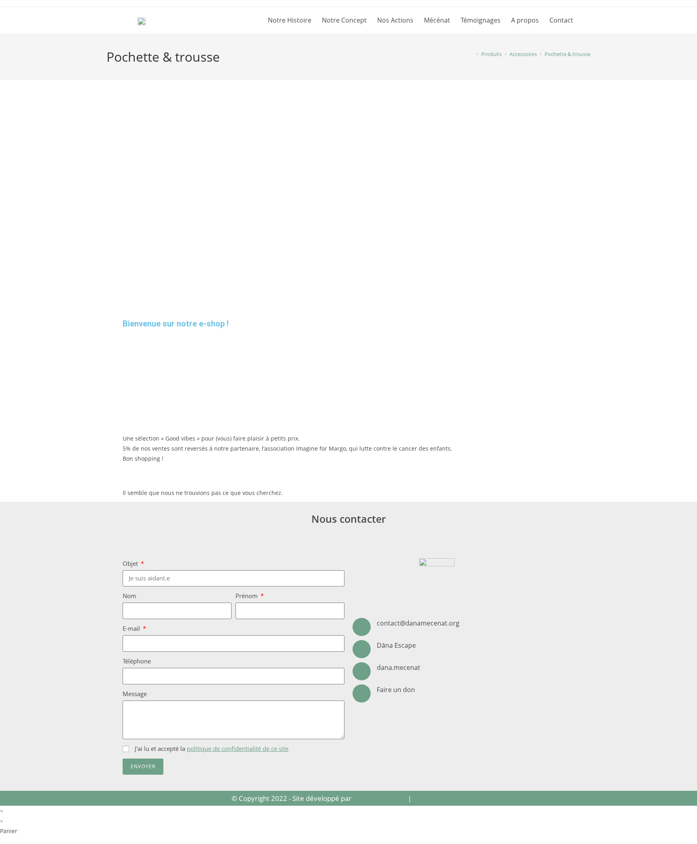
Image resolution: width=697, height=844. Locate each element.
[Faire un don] (362, 693)
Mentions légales (439, 798)
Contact (561, 20)
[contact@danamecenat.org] (362, 627)
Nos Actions (395, 20)
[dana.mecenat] (362, 671)
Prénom (247, 596)
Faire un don (396, 689)
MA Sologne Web (379, 798)
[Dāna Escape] (362, 649)
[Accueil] (472, 54)
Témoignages (481, 20)
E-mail (132, 628)
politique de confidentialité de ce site (237, 748)
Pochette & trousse (568, 54)
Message (135, 694)
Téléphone (137, 661)
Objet (131, 563)
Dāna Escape (396, 645)
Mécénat (437, 20)
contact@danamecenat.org (418, 623)
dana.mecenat (398, 667)
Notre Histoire (289, 20)
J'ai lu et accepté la (211, 748)
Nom (129, 596)
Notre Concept (344, 20)
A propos (525, 20)
